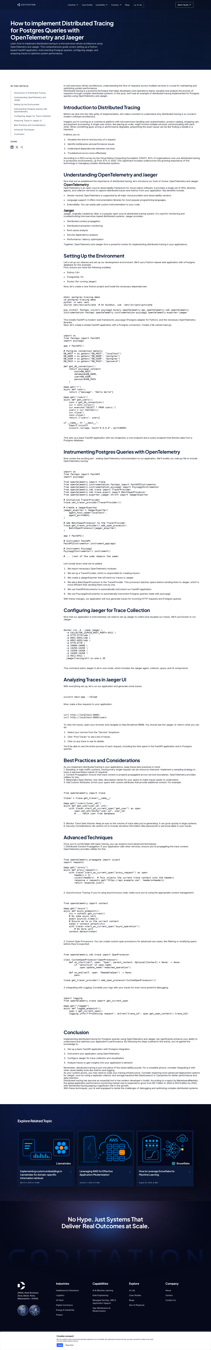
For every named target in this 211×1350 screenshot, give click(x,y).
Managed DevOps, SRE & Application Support (104, 1301)
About (168, 1290)
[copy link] (21, 147)
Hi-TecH (59, 1300)
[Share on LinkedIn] (12, 147)
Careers (169, 1295)
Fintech (59, 1315)
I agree (60, 1345)
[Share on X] (16, 147)
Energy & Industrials (65, 1310)
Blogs (131, 1300)
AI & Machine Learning (103, 1290)
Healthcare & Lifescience (67, 1290)
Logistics (60, 1295)
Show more (69, 1345)
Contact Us (170, 1300)
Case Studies (135, 1295)
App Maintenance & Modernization (101, 1309)
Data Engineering (100, 1295)
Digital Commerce (64, 1305)
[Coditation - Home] (26, 4)
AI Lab (132, 1290)
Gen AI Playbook (136, 1305)
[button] (73, 4)
